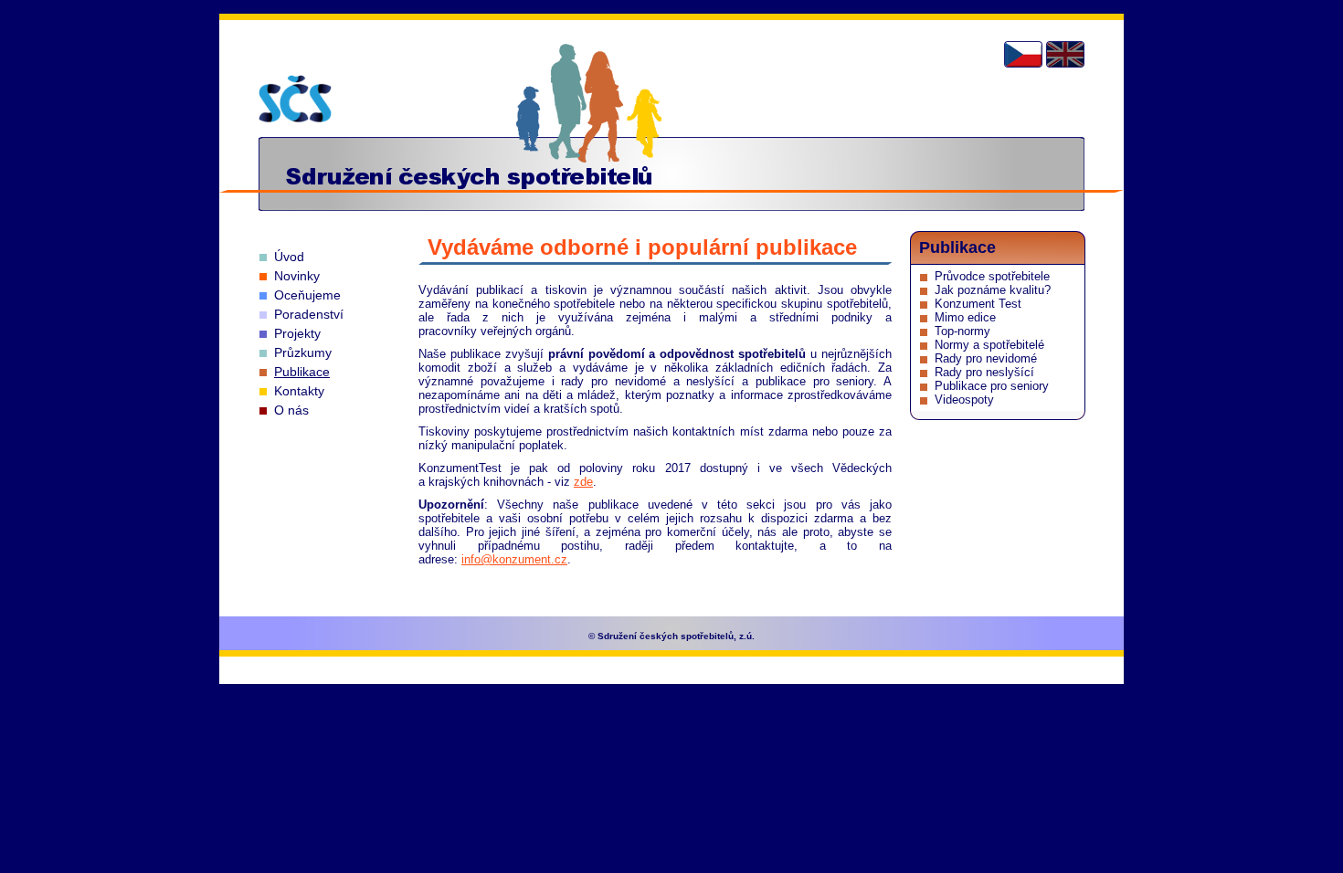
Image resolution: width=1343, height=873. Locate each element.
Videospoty (964, 399)
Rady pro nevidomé (986, 358)
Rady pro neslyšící (984, 372)
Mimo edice (965, 317)
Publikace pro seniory (992, 386)
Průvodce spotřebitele (992, 276)
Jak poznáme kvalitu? (993, 290)
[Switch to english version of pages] (1065, 54)
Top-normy (962, 331)
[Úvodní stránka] (295, 98)
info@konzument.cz (514, 559)
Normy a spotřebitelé (989, 345)
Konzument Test (978, 303)
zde (583, 482)
